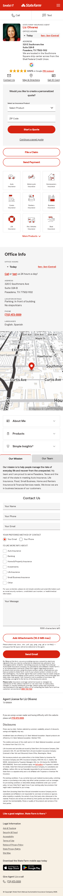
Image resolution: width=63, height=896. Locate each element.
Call (7, 274)
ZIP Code (13, 118)
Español (7, 5)
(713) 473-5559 (13, 314)
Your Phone (10, 516)
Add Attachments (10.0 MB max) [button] (32, 638)
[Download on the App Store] (12, 868)
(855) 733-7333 (26, 689)
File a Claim (31, 152)
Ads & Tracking (9, 828)
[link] (31, 5)
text (14, 274)
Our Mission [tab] (15, 458)
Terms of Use (8, 841)
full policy (39, 764)
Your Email (10, 526)
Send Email (31, 654)
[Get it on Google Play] (32, 868)
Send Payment (31, 162)
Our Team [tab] (47, 458)
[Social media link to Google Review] (31, 65)
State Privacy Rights (12, 849)
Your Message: (12, 601)
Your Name (10, 506)
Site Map (7, 853)
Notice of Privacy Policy (13, 845)
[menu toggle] (58, 5)
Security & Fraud (10, 832)
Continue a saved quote (32, 139)
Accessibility (8, 837)
